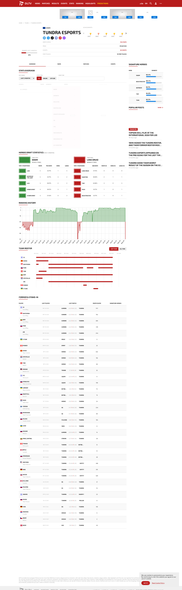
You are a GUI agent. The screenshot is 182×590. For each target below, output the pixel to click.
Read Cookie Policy (158, 583)
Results (55, 3)
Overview (32, 64)
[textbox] (59, 78)
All (39, 78)
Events (64, 3)
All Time (122, 249)
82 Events (123, 50)
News (37, 3)
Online (45, 78)
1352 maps (123, 42)
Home (20, 23)
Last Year (114, 249)
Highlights (90, 3)
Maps (59, 64)
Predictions (102, 3)
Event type (40, 75)
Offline (52, 78)
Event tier (61, 75)
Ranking (79, 3)
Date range (22, 75)
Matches (46, 3)
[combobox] (81, 78)
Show (159, 107)
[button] (161, 14)
